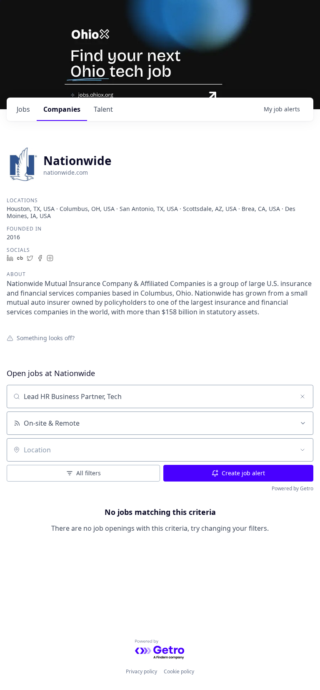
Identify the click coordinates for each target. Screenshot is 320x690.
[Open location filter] (302, 450)
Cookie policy (179, 671)
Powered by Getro (292, 488)
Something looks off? (46, 337)
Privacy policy (141, 671)
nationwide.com (65, 172)
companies (61, 109)
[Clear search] (302, 396)
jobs (23, 109)
